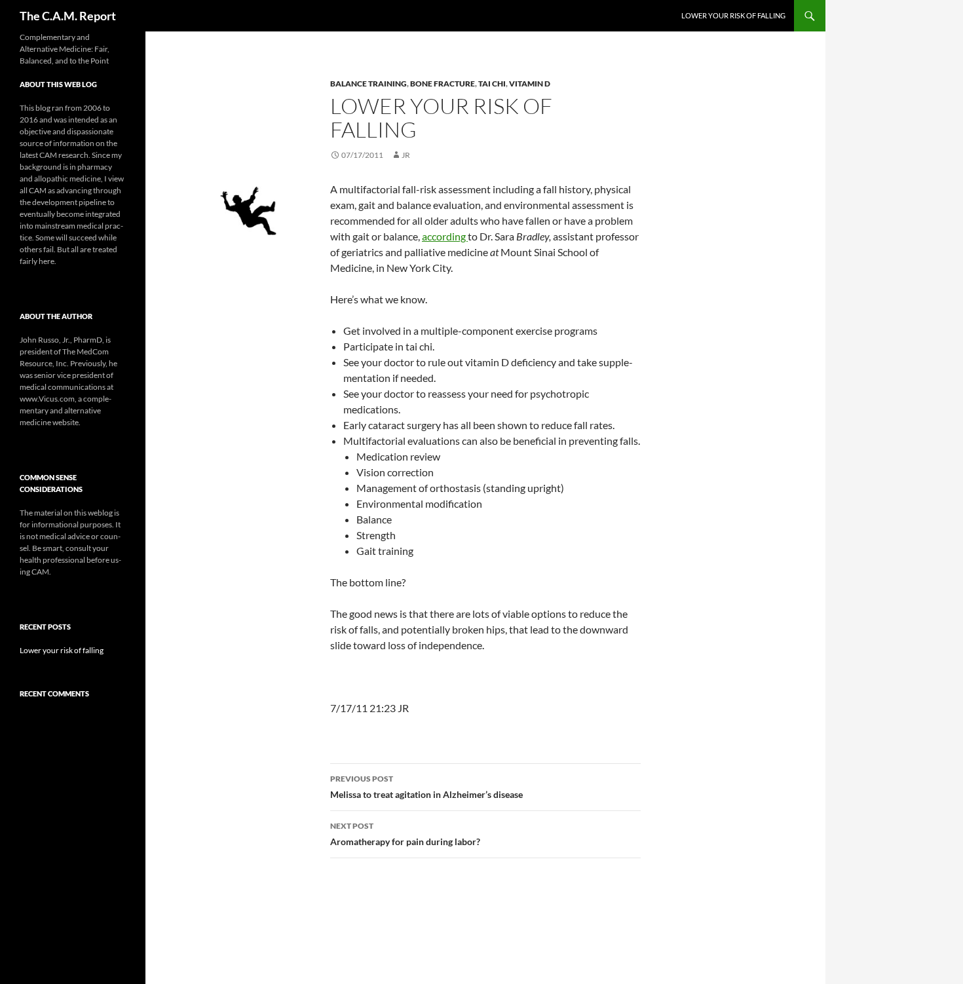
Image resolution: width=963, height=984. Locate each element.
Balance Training (368, 83)
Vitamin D (529, 83)
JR (406, 155)
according (445, 236)
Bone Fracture (442, 83)
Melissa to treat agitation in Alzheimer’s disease (426, 787)
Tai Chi (492, 83)
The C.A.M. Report (68, 16)
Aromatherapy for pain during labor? (405, 834)
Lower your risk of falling (733, 15)
